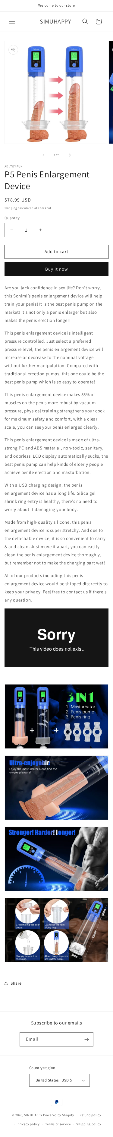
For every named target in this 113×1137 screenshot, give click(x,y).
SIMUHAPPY (33, 1115)
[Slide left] (43, 155)
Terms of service (58, 1124)
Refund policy (90, 1115)
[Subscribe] (86, 1039)
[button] (12, 21)
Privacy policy (28, 1124)
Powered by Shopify (58, 1115)
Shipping (11, 208)
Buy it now (56, 269)
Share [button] (16, 983)
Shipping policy (88, 1124)
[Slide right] (70, 155)
